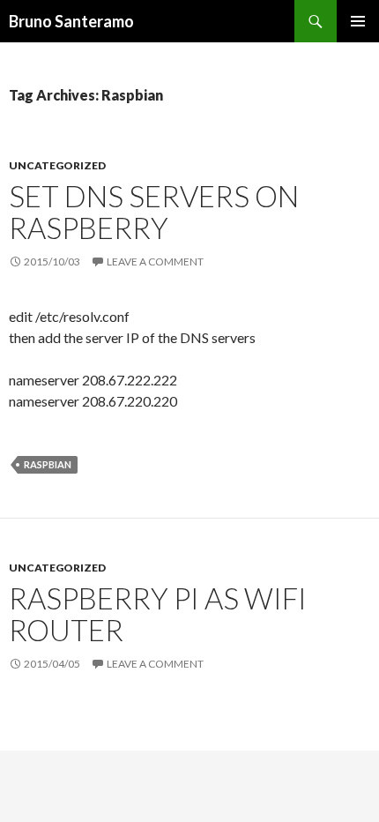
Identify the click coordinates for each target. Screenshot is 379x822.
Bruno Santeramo (71, 21)
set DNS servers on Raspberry (154, 211)
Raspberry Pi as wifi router (158, 613)
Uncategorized (57, 165)
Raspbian (47, 464)
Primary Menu (358, 21)
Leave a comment (155, 261)
